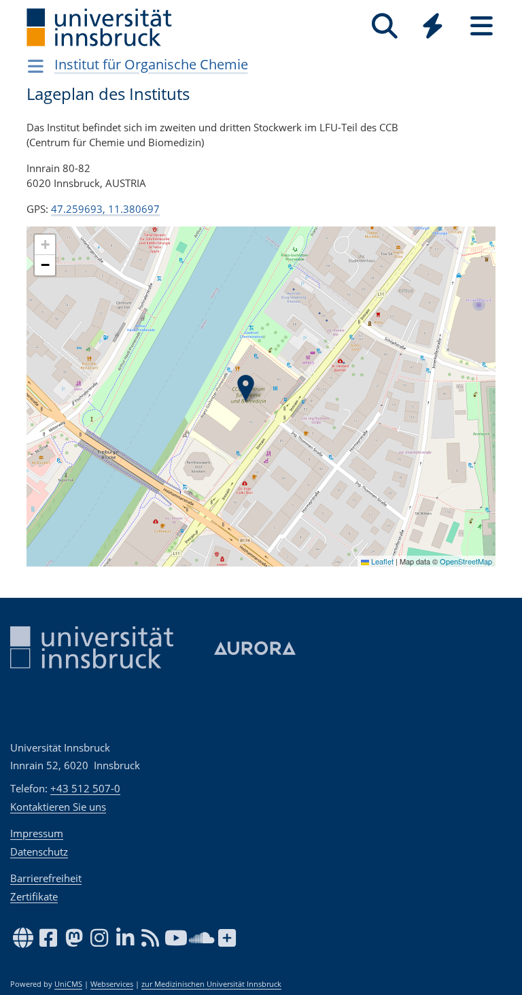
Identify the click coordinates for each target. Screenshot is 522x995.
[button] (245, 388)
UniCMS (68, 984)
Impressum (36, 833)
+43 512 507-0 (85, 788)
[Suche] (384, 26)
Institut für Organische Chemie (151, 64)
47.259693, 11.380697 (105, 209)
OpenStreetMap (466, 561)
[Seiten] (481, 26)
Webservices (111, 984)
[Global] (433, 27)
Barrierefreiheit (46, 878)
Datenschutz (39, 851)
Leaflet (381, 561)
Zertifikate (34, 896)
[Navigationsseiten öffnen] (36, 65)
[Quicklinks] (432, 26)
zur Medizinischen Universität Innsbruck (211, 984)
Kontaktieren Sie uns (58, 806)
